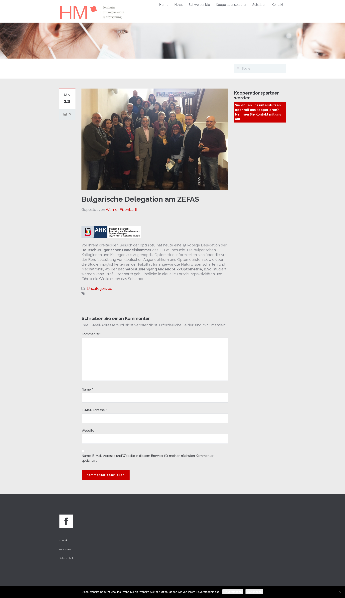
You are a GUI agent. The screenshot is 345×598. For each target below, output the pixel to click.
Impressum (66, 549)
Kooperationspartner (231, 5)
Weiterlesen (254, 591)
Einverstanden (233, 591)
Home (163, 5)
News (178, 5)
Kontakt (277, 5)
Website (88, 431)
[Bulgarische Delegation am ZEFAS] (154, 139)
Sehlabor (259, 5)
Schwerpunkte (199, 5)
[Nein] (340, 592)
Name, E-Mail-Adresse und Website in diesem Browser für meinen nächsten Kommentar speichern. (147, 458)
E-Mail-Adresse (94, 410)
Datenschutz (67, 558)
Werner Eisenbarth (122, 209)
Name (87, 389)
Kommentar (91, 334)
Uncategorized (99, 288)
